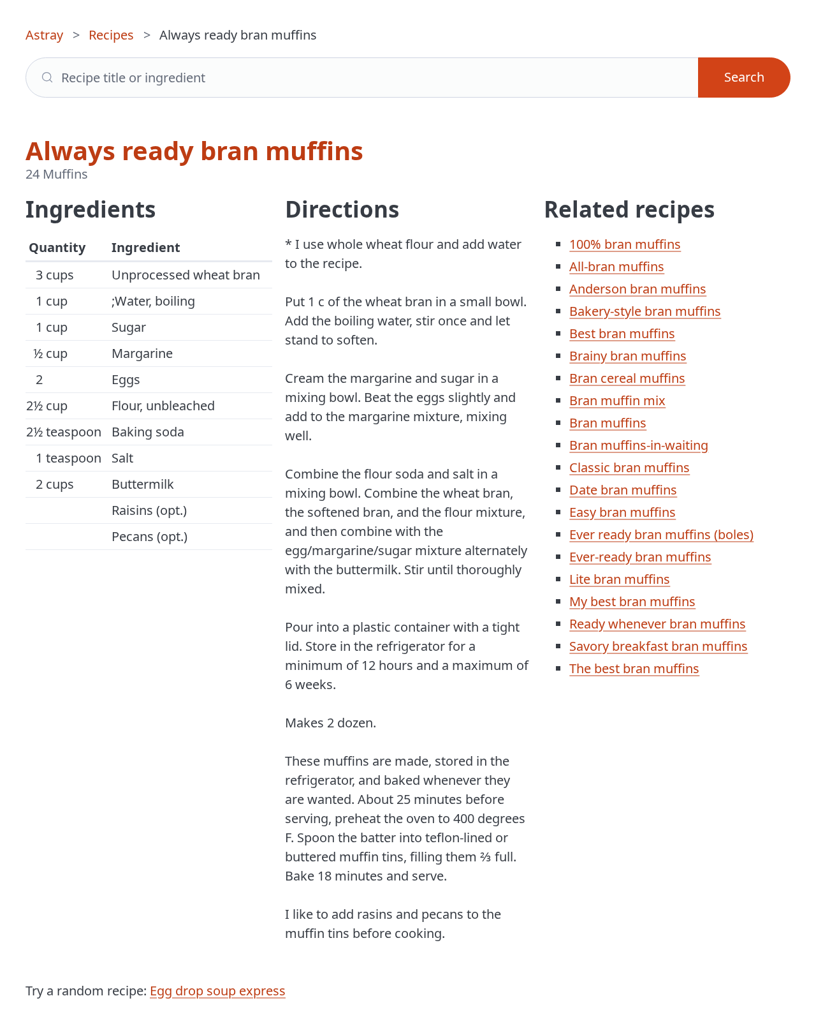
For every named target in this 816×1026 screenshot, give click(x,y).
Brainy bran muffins (628, 355)
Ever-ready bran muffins (640, 556)
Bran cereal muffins (627, 378)
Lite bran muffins (619, 579)
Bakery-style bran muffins (645, 311)
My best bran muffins (632, 601)
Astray (44, 34)
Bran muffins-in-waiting (638, 445)
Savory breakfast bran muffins (658, 646)
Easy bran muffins (622, 512)
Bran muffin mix (617, 400)
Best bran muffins (622, 333)
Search (744, 77)
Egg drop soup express (218, 990)
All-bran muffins (616, 266)
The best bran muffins (634, 668)
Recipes (111, 34)
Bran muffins (607, 422)
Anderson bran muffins (637, 288)
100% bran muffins (625, 244)
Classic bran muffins (629, 467)
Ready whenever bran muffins (657, 623)
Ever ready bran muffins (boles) (661, 534)
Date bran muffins (623, 489)
